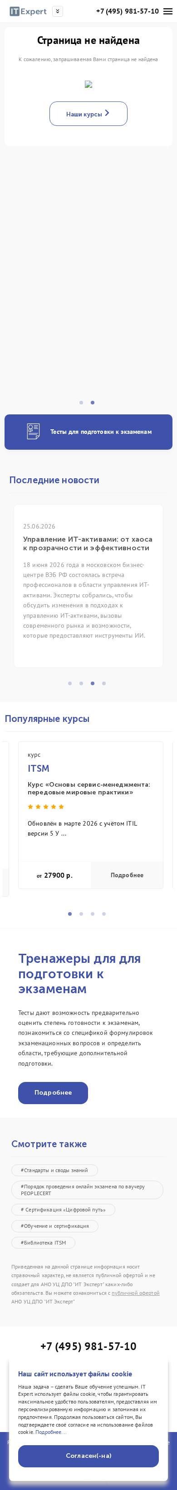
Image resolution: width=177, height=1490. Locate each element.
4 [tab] (106, 686)
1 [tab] (83, 405)
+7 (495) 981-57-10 (127, 11)
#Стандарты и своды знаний (54, 1170)
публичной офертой (135, 1292)
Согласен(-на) (88, 1456)
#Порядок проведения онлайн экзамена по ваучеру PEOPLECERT (83, 1189)
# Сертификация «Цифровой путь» (63, 1209)
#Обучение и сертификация (55, 1225)
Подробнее (127, 875)
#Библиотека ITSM (43, 1242)
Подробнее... (51, 1431)
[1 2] (88, 289)
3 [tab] (95, 686)
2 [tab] (95, 405)
